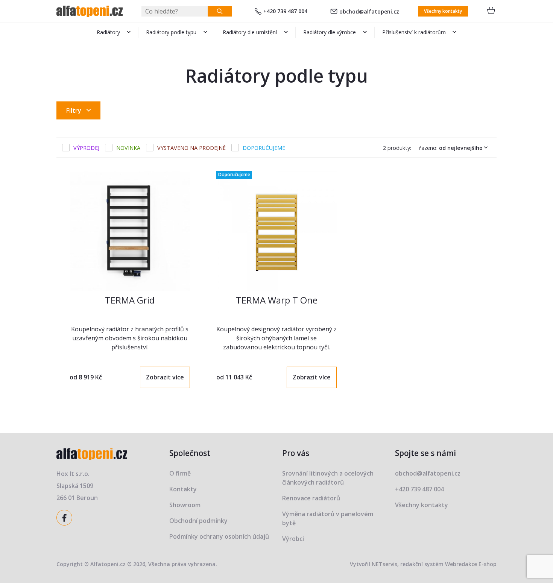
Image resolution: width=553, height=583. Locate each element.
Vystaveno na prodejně (191, 148)
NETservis (384, 564)
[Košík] (491, 11)
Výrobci (293, 539)
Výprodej (86, 148)
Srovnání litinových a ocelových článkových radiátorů (328, 477)
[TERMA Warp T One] (276, 231)
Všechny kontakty (443, 11)
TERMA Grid (130, 300)
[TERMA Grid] (130, 231)
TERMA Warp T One (277, 300)
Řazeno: (451, 147)
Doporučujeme (264, 148)
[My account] (220, 11)
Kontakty (183, 489)
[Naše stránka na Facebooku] (65, 517)
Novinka (128, 148)
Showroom (185, 505)
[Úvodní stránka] (89, 11)
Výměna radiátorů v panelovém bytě (327, 518)
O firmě (180, 473)
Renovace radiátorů (311, 498)
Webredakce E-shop (471, 564)
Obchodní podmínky (198, 521)
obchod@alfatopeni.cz (369, 11)
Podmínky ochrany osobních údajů (219, 536)
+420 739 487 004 (285, 11)
